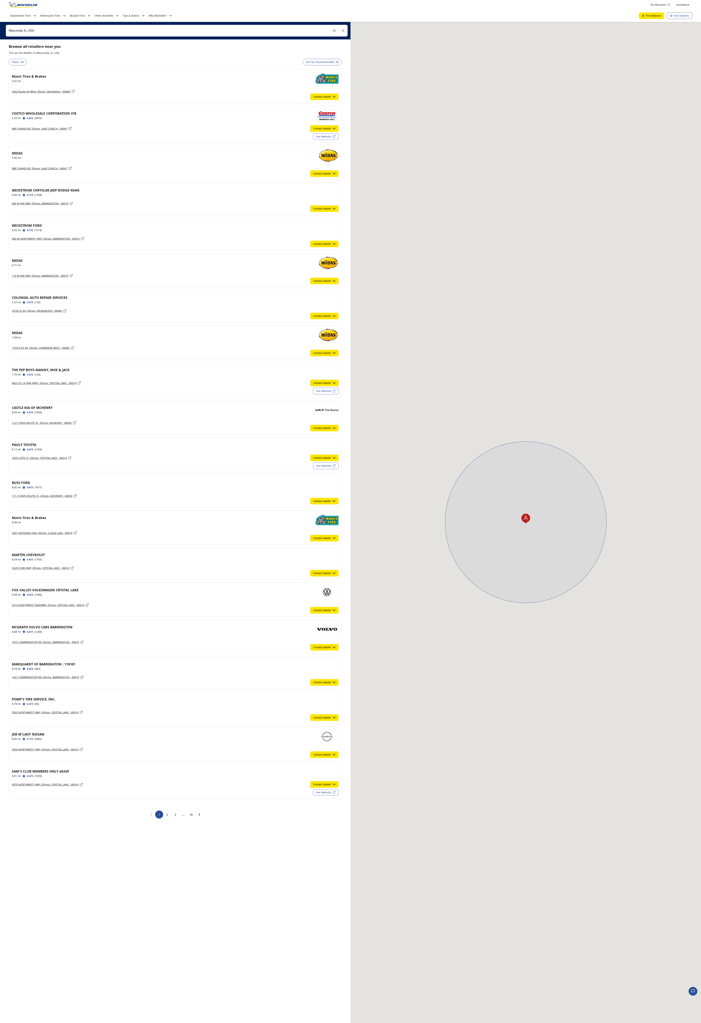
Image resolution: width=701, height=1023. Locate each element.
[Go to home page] (23, 4)
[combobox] (177, 31)
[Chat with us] (693, 991)
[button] (334, 30)
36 (191, 814)
